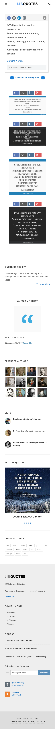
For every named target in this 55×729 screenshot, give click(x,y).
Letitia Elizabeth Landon (27, 516)
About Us (41, 722)
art (32, 550)
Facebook (11, 612)
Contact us (9, 597)
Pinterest (10, 624)
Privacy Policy (29, 722)
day (25, 554)
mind (17, 550)
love (14, 545)
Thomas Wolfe (43, 284)
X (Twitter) (11, 620)
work (25, 550)
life (8, 545)
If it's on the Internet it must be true (29, 431)
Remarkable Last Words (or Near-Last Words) (25, 657)
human (9, 550)
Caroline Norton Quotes (27, 78)
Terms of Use (15, 722)
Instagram (11, 616)
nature (22, 545)
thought (9, 554)
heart (39, 550)
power (45, 545)
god (37, 545)
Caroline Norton (15, 61)
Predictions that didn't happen (27, 419)
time (30, 545)
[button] (49, 3)
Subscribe (44, 672)
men (18, 554)
